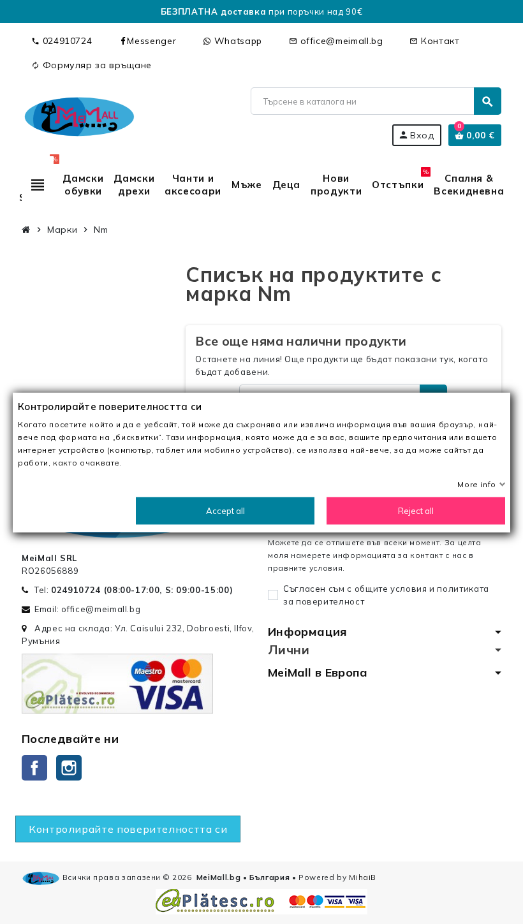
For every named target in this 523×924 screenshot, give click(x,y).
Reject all (416, 510)
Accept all (225, 510)
